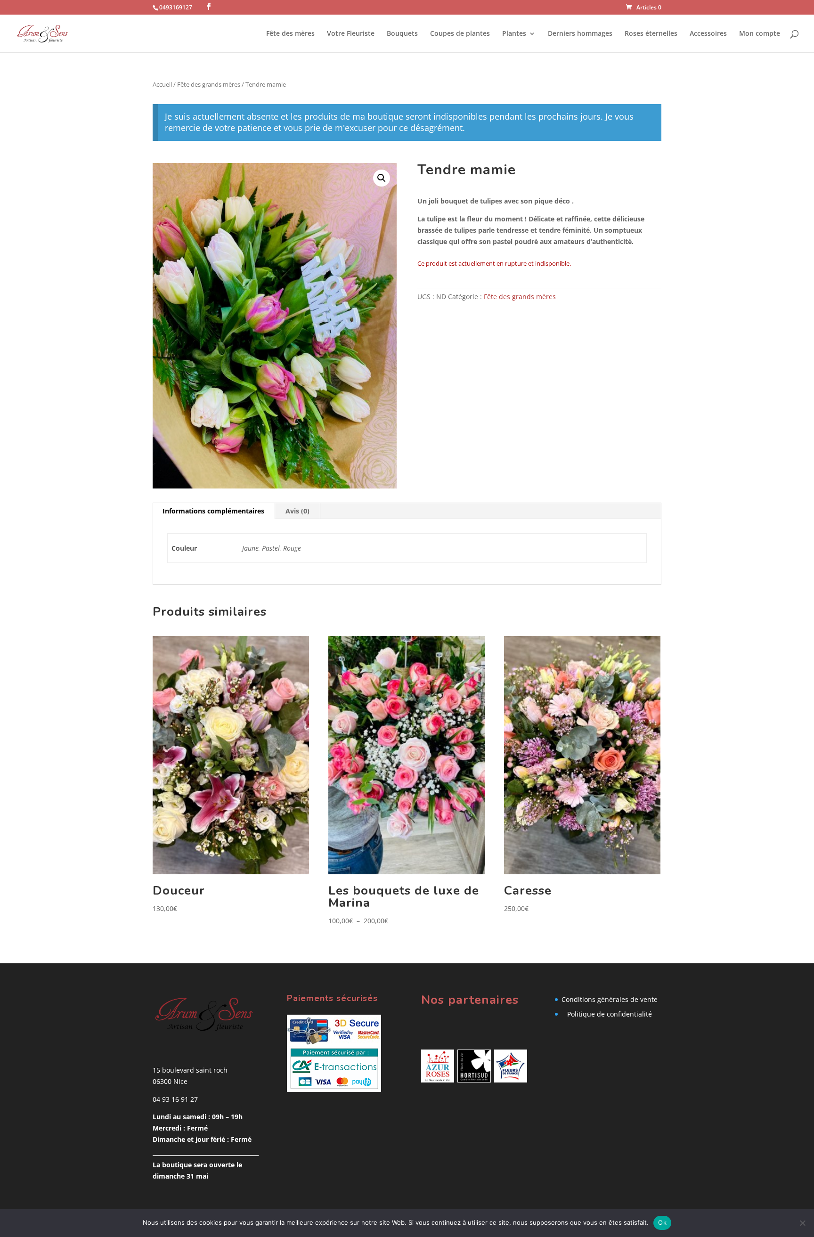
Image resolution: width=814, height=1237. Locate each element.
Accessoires (708, 34)
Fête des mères (290, 34)
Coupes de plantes (460, 34)
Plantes (514, 34)
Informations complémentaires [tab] (213, 510)
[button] (381, 178)
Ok (662, 1222)
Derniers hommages (580, 34)
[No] (802, 1223)
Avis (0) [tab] (297, 510)
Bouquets (402, 34)
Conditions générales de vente (610, 999)
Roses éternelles (651, 34)
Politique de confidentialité (609, 1013)
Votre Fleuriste (350, 34)
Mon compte (759, 34)
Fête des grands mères (208, 84)
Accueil (162, 84)
